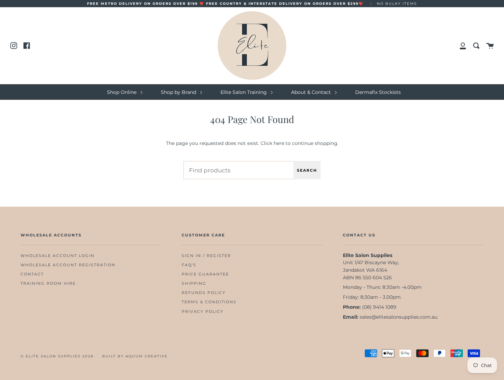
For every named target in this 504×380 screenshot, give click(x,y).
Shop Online (122, 92)
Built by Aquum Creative (135, 356)
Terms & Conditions (209, 302)
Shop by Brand (179, 92)
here (279, 143)
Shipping (194, 283)
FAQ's (189, 265)
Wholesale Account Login (58, 256)
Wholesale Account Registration (68, 265)
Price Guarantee (205, 274)
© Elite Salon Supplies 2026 (57, 356)
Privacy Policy (203, 311)
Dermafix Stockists (378, 92)
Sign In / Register (206, 256)
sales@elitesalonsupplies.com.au (398, 317)
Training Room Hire (48, 283)
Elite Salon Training (244, 92)
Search (307, 170)
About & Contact (311, 92)
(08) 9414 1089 (379, 307)
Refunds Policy (204, 293)
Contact (32, 274)
